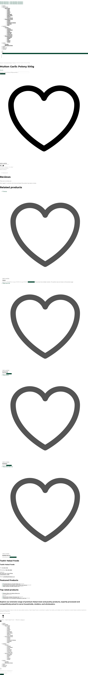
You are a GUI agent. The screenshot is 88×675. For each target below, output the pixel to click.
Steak (8, 10)
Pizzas (8, 31)
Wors (8, 25)
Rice (8, 39)
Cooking (4, 26)
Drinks (3, 43)
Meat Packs (9, 15)
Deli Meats (9, 14)
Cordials (7, 44)
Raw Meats (7, 8)
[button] (2, 51)
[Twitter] (2, 165)
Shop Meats (5, 7)
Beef (12, 167)
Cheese (9, 28)
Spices (8, 41)
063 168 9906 (9, 570)
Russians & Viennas (11, 22)
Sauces (8, 40)
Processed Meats (9, 19)
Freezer (7, 27)
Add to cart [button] (9, 373)
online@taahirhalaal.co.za (9, 576)
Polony (8, 21)
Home (3, 5)
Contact (4, 49)
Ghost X (23, 619)
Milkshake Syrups (9, 45)
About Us (4, 47)
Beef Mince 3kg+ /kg (6, 555)
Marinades (9, 37)
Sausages (9, 23)
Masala (8, 38)
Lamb (8, 9)
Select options (31, 282)
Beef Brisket (4, 463)
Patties (8, 20)
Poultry (8, 11)
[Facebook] (0, 165)
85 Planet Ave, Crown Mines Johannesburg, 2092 (6, 574)
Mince (8, 13)
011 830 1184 (5, 567)
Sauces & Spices (8, 35)
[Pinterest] (3, 165)
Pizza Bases (10, 29)
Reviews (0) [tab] (5, 172)
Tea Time (9, 33)
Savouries (9, 32)
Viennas (4, 280)
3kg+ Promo (10, 17)
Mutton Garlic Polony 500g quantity (8, 72)
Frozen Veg (9, 34)
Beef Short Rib (5, 371)
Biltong (8, 16)
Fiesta (3, 46)
